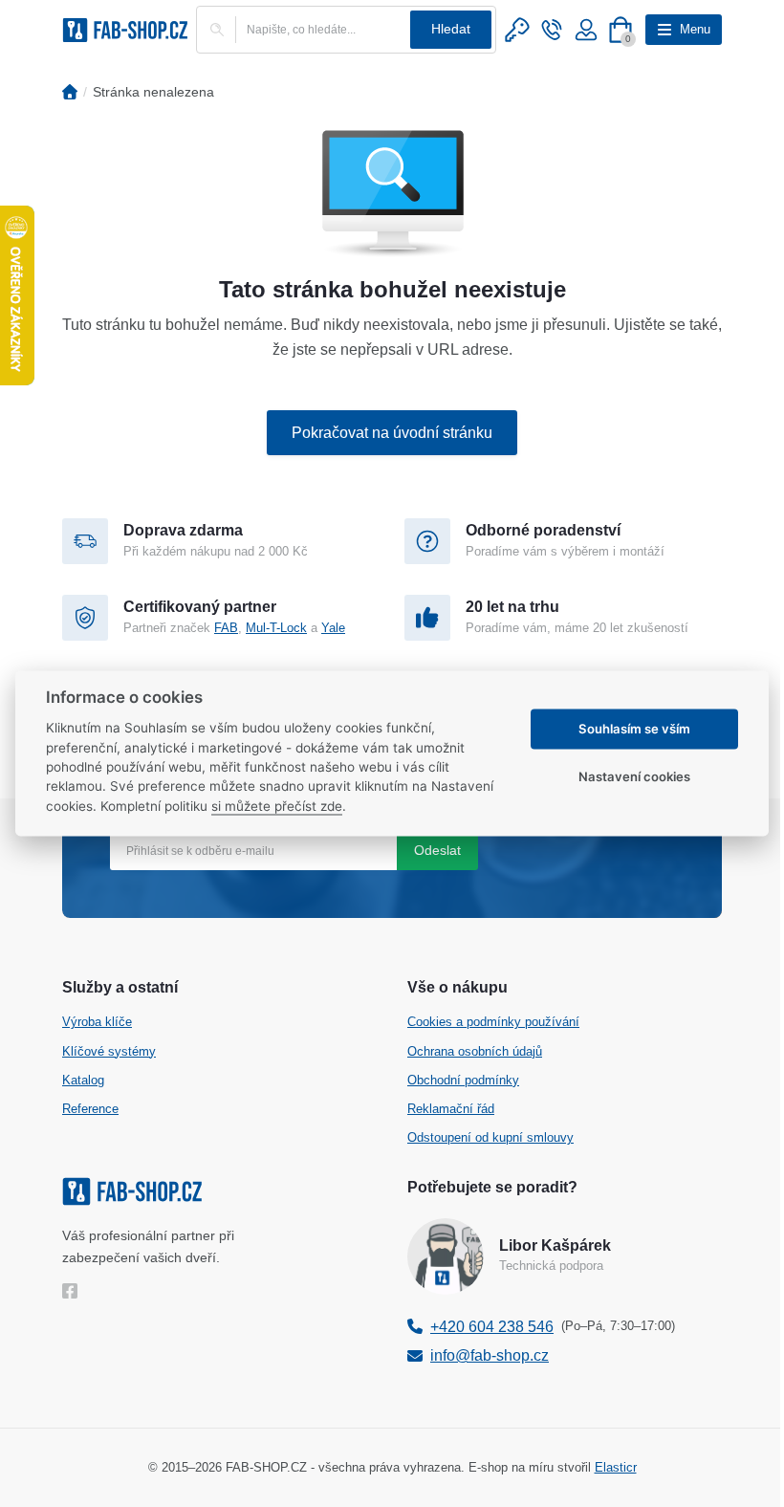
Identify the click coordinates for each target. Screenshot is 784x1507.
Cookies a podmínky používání (493, 1022)
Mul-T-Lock (276, 628)
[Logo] (125, 30)
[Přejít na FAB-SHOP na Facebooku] (74, 1291)
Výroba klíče (97, 1022)
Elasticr (616, 1467)
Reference (90, 1109)
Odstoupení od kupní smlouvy (490, 1137)
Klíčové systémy (109, 1051)
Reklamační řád (450, 1109)
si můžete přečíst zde (276, 806)
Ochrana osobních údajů (474, 1051)
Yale (333, 628)
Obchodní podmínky (463, 1080)
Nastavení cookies (634, 776)
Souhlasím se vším (634, 728)
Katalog (83, 1080)
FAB (226, 628)
